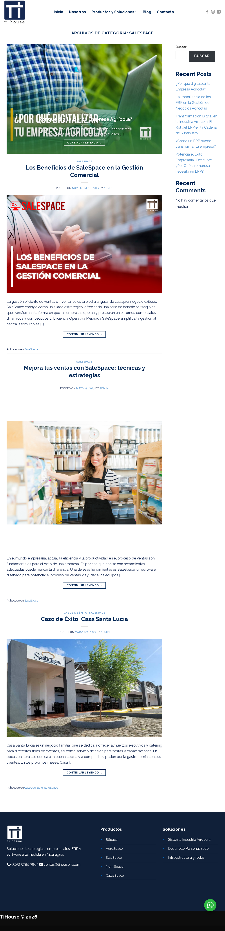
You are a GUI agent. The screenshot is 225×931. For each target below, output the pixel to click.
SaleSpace (84, 161)
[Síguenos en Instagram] (213, 12)
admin (108, 187)
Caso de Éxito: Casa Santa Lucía (84, 619)
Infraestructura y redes (186, 857)
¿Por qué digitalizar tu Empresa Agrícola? (84, 119)
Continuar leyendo (84, 142)
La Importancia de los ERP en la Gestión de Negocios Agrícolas (193, 102)
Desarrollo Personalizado (188, 848)
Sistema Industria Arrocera (189, 839)
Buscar (181, 47)
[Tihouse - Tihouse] (25, 12)
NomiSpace (114, 866)
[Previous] (15, 99)
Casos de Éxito (75, 612)
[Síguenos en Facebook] (207, 12)
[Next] (154, 99)
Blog (147, 12)
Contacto (165, 12)
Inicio (58, 12)
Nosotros (77, 12)
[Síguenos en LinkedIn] (219, 12)
